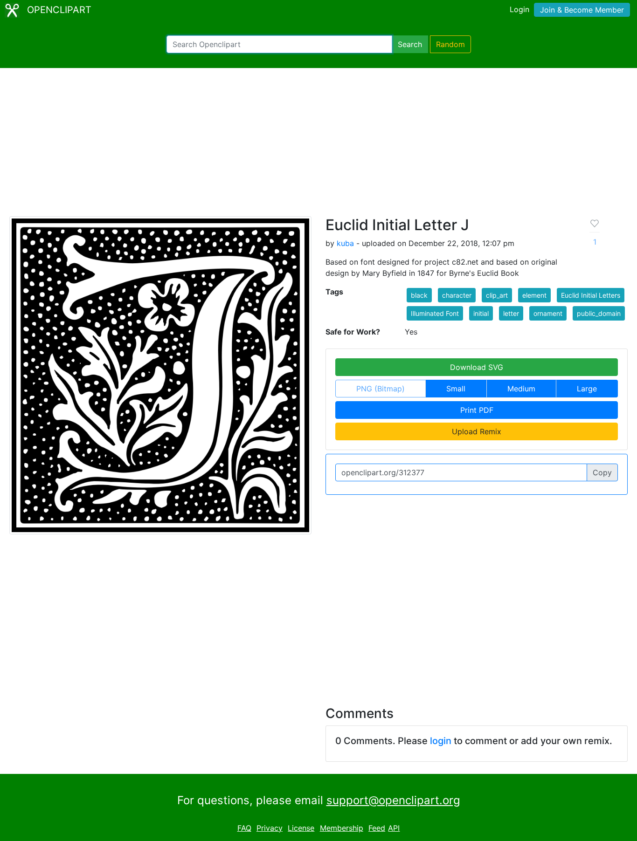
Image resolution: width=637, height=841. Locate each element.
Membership (341, 828)
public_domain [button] (599, 313)
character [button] (456, 295)
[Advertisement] (318, 146)
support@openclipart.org (393, 800)
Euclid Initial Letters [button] (590, 295)
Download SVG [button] (476, 367)
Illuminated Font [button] (435, 313)
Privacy (269, 828)
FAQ (244, 828)
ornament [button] (547, 313)
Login (519, 9)
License (301, 828)
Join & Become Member (582, 9)
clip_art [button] (497, 295)
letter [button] (511, 313)
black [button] (419, 295)
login (440, 740)
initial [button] (481, 313)
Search (410, 44)
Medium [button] (521, 388)
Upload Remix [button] (476, 431)
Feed (376, 828)
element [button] (534, 295)
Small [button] (455, 388)
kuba (345, 243)
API (394, 828)
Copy (602, 472)
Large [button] (587, 388)
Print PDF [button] (476, 410)
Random (450, 44)
